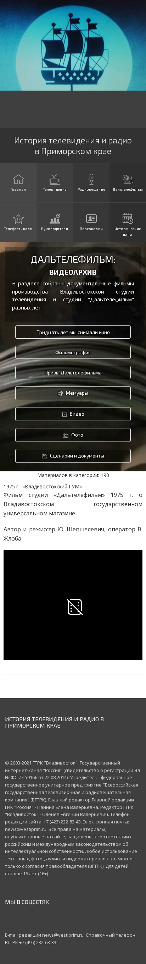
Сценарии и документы (76, 456)
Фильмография (73, 352)
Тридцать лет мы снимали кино (73, 332)
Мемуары (76, 393)
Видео (76, 414)
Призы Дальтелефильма (73, 372)
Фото (76, 435)
